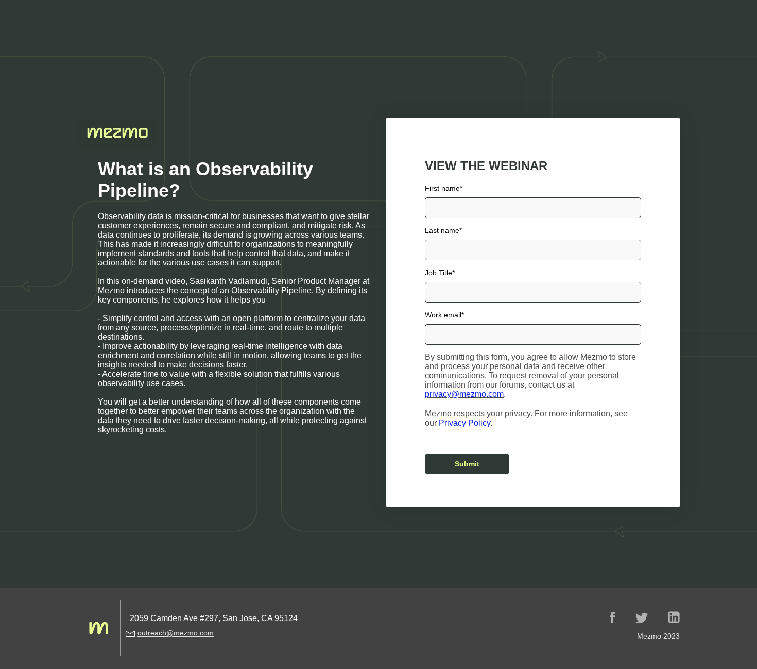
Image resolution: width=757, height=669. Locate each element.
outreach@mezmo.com (175, 633)
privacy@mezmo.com (464, 394)
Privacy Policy (464, 423)
